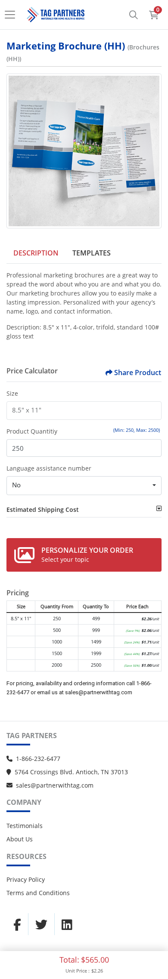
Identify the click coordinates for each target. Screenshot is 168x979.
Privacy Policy (25, 879)
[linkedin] (67, 924)
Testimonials (24, 826)
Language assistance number (48, 468)
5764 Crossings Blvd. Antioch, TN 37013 (71, 772)
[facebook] (17, 924)
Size (12, 393)
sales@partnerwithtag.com (54, 785)
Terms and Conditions (38, 893)
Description (36, 253)
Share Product (137, 372)
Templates (91, 253)
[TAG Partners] (55, 14)
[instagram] (41, 924)
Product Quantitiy (31, 431)
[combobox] (84, 485)
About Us (19, 839)
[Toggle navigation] (12, 14)
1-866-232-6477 (38, 758)
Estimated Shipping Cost (42, 509)
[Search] (133, 14)
